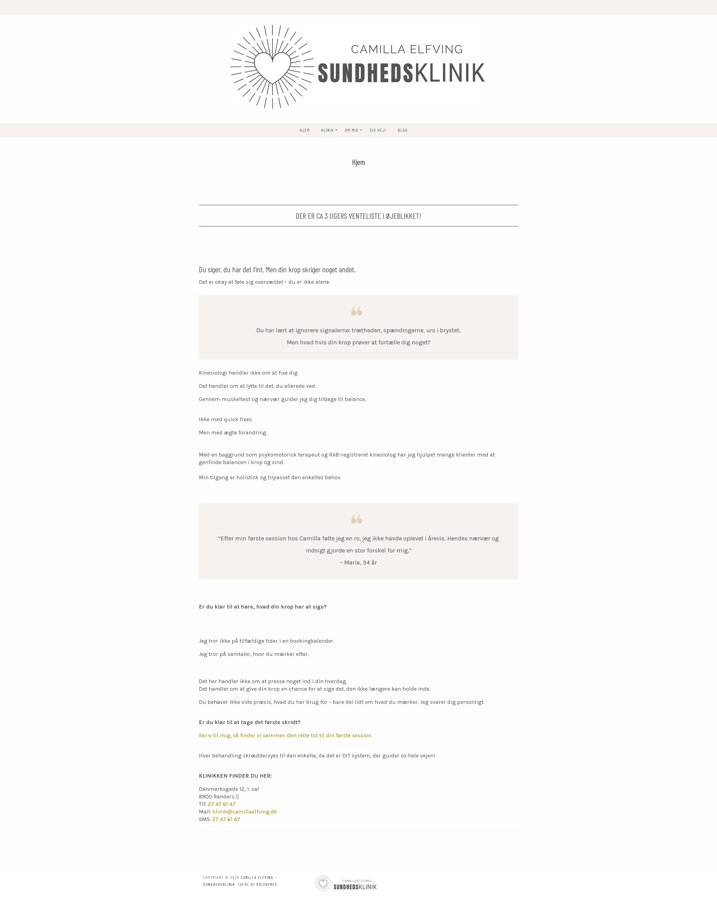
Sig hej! (378, 130)
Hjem (305, 130)
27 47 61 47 (222, 804)
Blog (403, 130)
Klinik (327, 130)
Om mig (351, 130)
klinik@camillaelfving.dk (245, 811)
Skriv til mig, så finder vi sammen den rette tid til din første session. (286, 735)
